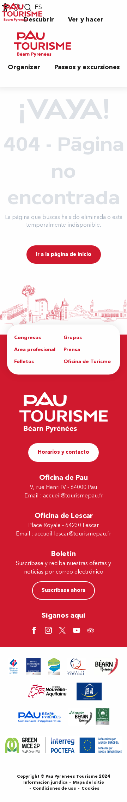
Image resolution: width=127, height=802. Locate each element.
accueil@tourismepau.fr (73, 496)
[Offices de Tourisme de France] (13, 666)
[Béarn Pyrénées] (106, 666)
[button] (85, 19)
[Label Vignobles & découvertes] (89, 717)
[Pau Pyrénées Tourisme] (42, 43)
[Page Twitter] (63, 631)
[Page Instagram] (49, 631)
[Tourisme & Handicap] (89, 691)
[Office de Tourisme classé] (33, 666)
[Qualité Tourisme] (77, 666)
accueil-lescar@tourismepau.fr (73, 534)
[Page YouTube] (77, 631)
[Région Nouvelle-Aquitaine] (47, 691)
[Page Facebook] (35, 631)
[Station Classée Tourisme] (54, 666)
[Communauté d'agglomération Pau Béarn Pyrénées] (39, 716)
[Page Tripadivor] (91, 631)
